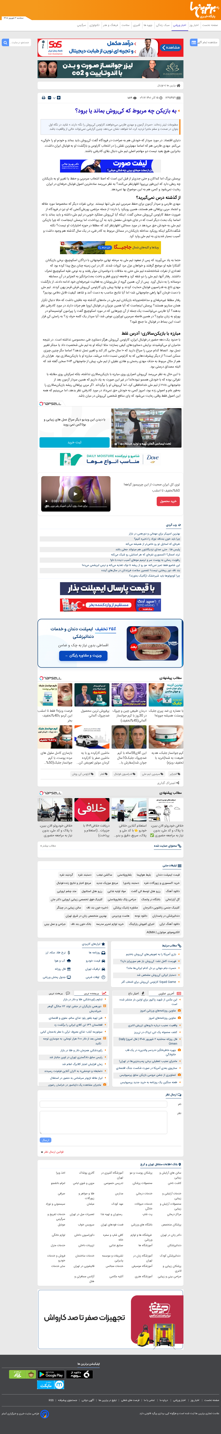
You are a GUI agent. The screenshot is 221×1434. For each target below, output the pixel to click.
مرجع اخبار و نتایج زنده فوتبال (74, 883)
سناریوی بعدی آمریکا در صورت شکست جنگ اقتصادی (146, 1068)
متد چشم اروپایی (66, 891)
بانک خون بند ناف (81, 924)
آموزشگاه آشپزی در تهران (112, 1175)
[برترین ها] (206, 10)
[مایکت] (50, 1385)
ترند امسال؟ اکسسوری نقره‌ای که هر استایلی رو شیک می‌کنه (145, 555)
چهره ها (148, 25)
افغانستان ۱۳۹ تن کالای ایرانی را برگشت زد (78, 1025)
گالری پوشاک (86, 1173)
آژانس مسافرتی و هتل (84, 1279)
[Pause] (115, 444)
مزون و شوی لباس (83, 1183)
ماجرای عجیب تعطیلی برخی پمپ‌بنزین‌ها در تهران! (148, 1061)
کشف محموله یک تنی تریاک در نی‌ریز (155, 1032)
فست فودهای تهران (112, 1224)
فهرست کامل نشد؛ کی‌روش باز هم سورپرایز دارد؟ (148, 961)
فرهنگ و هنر (111, 25)
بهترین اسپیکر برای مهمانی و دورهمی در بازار (154, 534)
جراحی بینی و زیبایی (169, 1276)
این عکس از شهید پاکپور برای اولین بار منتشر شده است (148, 1002)
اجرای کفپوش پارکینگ (141, 924)
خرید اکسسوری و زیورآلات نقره (162, 883)
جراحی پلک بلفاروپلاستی (122, 899)
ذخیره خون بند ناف (97, 907)
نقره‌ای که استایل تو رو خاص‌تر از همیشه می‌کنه (153, 544)
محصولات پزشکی (142, 1183)
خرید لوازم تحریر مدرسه (110, 924)
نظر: (179, 1113)
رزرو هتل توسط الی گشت (146, 891)
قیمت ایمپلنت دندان (168, 875)
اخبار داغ (133, 993)
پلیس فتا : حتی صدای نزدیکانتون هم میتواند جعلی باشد (147, 549)
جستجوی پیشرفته (67, 1400)
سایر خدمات (58, 1266)
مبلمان (90, 1204)
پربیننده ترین (91, 993)
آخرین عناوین (166, 993)
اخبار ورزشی (180, 25)
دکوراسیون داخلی (84, 1235)
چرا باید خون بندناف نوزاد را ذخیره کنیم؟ (157, 539)
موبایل (61, 1224)
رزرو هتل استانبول (92, 891)
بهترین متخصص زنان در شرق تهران (86, 916)
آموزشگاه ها (145, 1245)
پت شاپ (147, 1214)
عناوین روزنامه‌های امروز (162, 1018)
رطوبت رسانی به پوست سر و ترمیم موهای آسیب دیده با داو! (145, 560)
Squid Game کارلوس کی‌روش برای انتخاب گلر (149, 982)
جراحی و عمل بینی (55, 924)
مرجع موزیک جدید (107, 883)
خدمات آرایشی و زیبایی (171, 1196)
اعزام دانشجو (58, 1183)
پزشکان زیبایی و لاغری (172, 1268)
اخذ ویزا (60, 1173)
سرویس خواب (86, 1224)
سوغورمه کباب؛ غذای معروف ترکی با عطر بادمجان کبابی (71, 1032)
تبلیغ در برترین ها (108, 1400)
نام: (179, 1104)
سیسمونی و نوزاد (55, 1204)
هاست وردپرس (120, 916)
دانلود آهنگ (173, 891)
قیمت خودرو (93, 961)
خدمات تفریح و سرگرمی (56, 1217)
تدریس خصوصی (113, 1183)
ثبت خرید (74, 442)
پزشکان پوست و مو (141, 1173)
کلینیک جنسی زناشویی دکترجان (161, 907)
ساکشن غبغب (104, 875)
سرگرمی (82, 25)
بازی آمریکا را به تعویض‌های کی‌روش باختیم (151, 954)
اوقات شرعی (93, 977)
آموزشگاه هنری (143, 1276)
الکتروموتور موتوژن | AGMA (163, 932)
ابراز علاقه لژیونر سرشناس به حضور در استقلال (76, 1078)
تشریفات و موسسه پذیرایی (112, 1258)
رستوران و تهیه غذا (112, 1214)
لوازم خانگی (58, 1235)
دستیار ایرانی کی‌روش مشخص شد (156, 975)
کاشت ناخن (174, 1183)
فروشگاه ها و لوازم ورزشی (141, 1237)
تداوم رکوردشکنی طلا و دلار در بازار (83, 999)
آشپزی (137, 25)
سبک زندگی (163, 25)
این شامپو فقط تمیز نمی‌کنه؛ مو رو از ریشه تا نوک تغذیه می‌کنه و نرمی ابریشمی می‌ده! (131, 565)
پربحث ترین (56, 993)
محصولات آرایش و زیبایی (170, 1206)
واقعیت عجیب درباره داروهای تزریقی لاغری (152, 1025)
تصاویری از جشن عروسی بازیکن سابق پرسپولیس (148, 1075)
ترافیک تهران (92, 969)
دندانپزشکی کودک (170, 1255)
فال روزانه (60, 969)
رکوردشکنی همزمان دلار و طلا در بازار (81, 1050)
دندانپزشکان (174, 1245)
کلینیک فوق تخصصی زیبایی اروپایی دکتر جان (77, 899)
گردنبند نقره (66, 875)
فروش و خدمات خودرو (56, 1258)
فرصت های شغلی (130, 1400)
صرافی (61, 1193)
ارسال (45, 1140)
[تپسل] (41, 404)
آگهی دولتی (88, 1400)
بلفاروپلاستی (124, 875)
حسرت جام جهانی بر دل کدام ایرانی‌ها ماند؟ (151, 968)
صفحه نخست (210, 25)
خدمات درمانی (144, 1193)
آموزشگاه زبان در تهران (142, 1258)
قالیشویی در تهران (84, 1266)
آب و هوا (60, 961)
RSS (51, 1400)
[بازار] (22, 1375)
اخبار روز (194, 25)
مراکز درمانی (174, 1214)
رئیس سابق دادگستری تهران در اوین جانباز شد (76, 1057)
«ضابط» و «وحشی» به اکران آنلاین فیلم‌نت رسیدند (73, 1071)
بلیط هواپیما (144, 875)
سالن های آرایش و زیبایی (170, 1175)
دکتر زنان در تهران (171, 1235)
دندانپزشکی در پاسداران (166, 916)
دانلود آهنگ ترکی (169, 924)
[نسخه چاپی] (44, 98)
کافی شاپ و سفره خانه (113, 1237)
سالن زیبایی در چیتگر (69, 907)
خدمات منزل (58, 1245)
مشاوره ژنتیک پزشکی (125, 907)
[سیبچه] (79, 1375)
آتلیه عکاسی (116, 1276)
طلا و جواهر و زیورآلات (86, 1196)
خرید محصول (168, 501)
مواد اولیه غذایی (116, 891)
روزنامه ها (94, 952)
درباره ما (164, 1400)
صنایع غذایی (116, 1245)
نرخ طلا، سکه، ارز (56, 952)
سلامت (126, 25)
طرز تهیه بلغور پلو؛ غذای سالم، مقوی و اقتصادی (76, 1018)
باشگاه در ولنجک (150, 899)
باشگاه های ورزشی (141, 1224)
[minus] (49, 98)
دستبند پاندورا (131, 883)
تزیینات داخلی (86, 1245)
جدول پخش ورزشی (54, 977)
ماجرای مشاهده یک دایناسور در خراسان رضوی (74, 1085)
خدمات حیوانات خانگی (143, 1206)
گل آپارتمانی (173, 899)
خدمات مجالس (114, 1266)
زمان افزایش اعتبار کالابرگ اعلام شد (82, 1064)
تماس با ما (149, 1400)
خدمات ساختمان (84, 1255)
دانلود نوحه (141, 916)
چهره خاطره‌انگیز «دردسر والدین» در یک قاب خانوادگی (150, 1052)
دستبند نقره (84, 875)
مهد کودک (117, 1204)
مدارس (119, 1193)
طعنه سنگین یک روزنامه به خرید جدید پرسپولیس (148, 1082)
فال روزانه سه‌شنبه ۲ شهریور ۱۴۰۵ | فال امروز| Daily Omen (148, 1041)
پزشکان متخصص (171, 1224)
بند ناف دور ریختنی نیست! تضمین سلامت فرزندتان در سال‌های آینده (140, 570)
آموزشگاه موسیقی (142, 1266)
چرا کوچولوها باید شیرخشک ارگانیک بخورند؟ (154, 576)
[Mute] (121, 444)
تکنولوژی (94, 25)
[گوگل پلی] (51, 1375)
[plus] (59, 97)
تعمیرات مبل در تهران (82, 1214)
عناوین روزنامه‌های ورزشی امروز (158, 1011)
